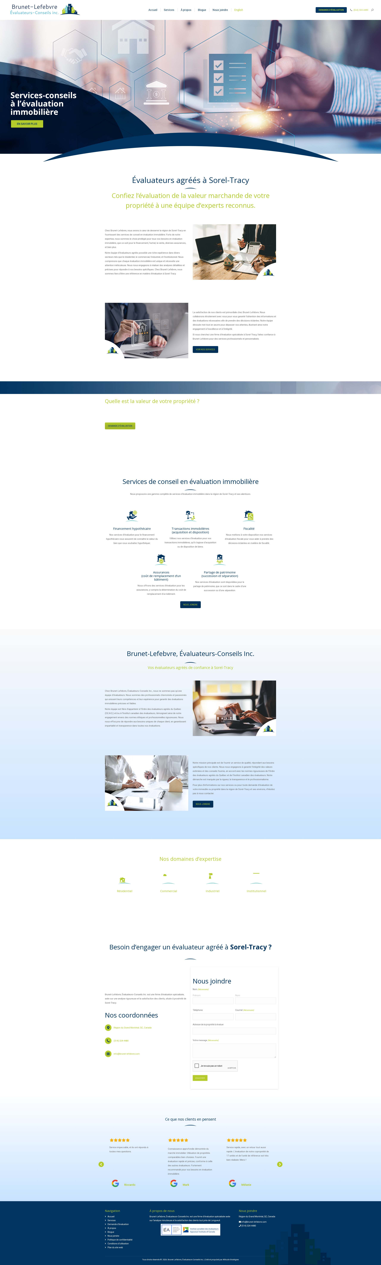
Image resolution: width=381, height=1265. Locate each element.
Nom (237, 995)
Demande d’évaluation (118, 1224)
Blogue (111, 1232)
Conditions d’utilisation (118, 1243)
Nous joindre (113, 1236)
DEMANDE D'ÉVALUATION (120, 426)
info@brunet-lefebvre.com (127, 1053)
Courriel (244, 1010)
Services (112, 1220)
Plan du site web (115, 1247)
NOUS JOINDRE (190, 604)
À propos (112, 1228)
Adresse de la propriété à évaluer (208, 1024)
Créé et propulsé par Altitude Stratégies (222, 1259)
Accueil (111, 1216)
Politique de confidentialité (120, 1240)
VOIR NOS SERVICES (205, 349)
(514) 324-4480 (360, 10)
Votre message (206, 1040)
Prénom (196, 995)
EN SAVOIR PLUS (27, 123)
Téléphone (198, 1010)
